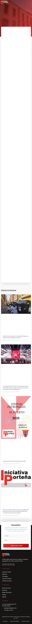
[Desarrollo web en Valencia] (16, 618)
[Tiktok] (13, 564)
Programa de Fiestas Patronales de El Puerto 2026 (14, 461)
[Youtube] (11, 564)
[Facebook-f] (3, 564)
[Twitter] (8, 564)
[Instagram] (6, 564)
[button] (29, 2)
